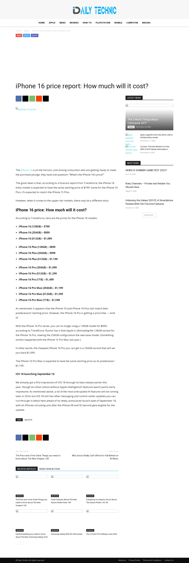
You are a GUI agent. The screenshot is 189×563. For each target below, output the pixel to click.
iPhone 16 (26, 170)
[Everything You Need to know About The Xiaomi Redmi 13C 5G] (102, 486)
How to (87, 22)
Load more (148, 215)
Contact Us (168, 560)
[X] (25, 99)
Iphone (34, 35)
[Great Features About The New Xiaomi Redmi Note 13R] (67, 486)
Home (42, 22)
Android (20, 496)
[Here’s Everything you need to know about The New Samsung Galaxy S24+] (32, 521)
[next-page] (22, 543)
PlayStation (103, 22)
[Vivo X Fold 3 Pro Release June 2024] (102, 521)
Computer (132, 22)
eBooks (146, 22)
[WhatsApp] (32, 99)
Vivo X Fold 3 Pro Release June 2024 (101, 534)
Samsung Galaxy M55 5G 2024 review (67, 534)
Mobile (118, 22)
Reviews (74, 22)
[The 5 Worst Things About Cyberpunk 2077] (149, 117)
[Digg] (46, 99)
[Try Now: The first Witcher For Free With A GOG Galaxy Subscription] (131, 149)
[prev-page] (17, 543)
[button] (169, 23)
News (63, 22)
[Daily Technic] (94, 10)
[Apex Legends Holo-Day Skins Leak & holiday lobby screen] (131, 139)
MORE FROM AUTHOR (49, 469)
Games (131, 127)
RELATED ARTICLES (26, 469)
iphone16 (28, 420)
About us (122, 560)
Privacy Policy (134, 560)
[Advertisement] (94, 60)
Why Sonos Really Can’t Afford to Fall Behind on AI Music (95, 457)
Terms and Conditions (152, 560)
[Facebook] (19, 99)
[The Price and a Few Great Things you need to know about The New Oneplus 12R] (32, 486)
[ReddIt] (39, 99)
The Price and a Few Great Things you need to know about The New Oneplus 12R (38, 457)
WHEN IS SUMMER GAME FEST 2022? (146, 170)
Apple (52, 22)
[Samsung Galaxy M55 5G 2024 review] (67, 521)
